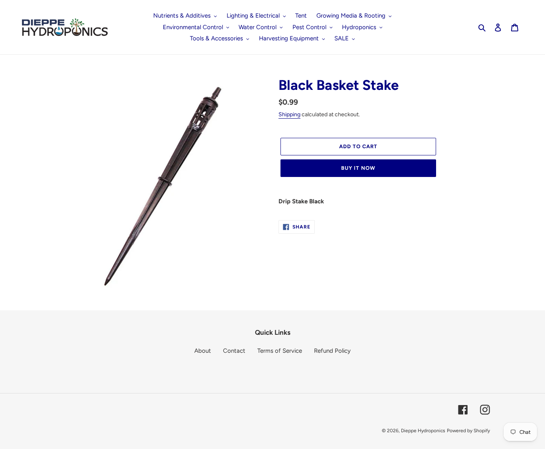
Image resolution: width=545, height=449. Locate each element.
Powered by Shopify (468, 430)
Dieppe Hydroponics (423, 430)
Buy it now (358, 168)
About (202, 350)
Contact (234, 350)
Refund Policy (332, 350)
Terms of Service (279, 350)
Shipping (289, 114)
